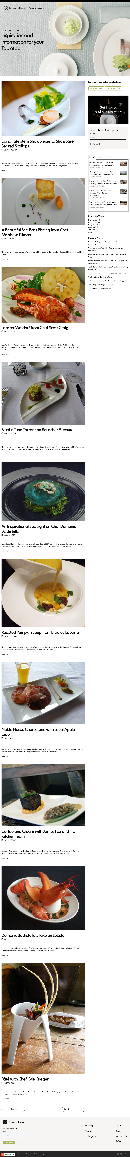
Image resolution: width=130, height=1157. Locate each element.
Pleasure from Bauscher (25, 447)
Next (66, 1109)
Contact (103, 1)
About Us (121, 1136)
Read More (5, 170)
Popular (100, 157)
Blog (118, 1131)
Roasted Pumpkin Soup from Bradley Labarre (40, 633)
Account (95, 1)
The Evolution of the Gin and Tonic (100, 277)
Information (94, 220)
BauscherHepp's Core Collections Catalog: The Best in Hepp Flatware (107, 256)
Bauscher (93, 227)
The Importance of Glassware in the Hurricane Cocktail (107, 273)
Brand (88, 1131)
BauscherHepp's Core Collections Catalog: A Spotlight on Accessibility (107, 262)
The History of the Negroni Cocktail (100, 285)
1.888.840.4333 (122, 1)
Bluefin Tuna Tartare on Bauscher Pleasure (37, 430)
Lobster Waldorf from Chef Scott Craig (35, 328)
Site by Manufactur (20, 1154)
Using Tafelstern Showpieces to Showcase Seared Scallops (38, 144)
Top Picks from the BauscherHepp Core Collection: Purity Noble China (108, 268)
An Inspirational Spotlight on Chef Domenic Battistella (39, 529)
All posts (13, 1109)
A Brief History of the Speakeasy (99, 289)
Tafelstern (93, 230)
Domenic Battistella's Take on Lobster (34, 936)
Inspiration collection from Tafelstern (15, 347)
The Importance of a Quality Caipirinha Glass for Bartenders (105, 249)
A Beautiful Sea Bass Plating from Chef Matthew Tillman (35, 232)
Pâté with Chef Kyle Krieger (25, 1079)
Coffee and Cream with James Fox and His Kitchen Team (38, 834)
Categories (109, 157)
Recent (92, 157)
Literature (111, 1)
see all (90, 232)
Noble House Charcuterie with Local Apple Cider (38, 732)
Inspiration (94, 222)
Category (90, 1136)
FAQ (118, 1141)
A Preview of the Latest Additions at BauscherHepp (106, 281)
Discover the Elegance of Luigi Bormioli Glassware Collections (105, 243)
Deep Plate (94, 225)
